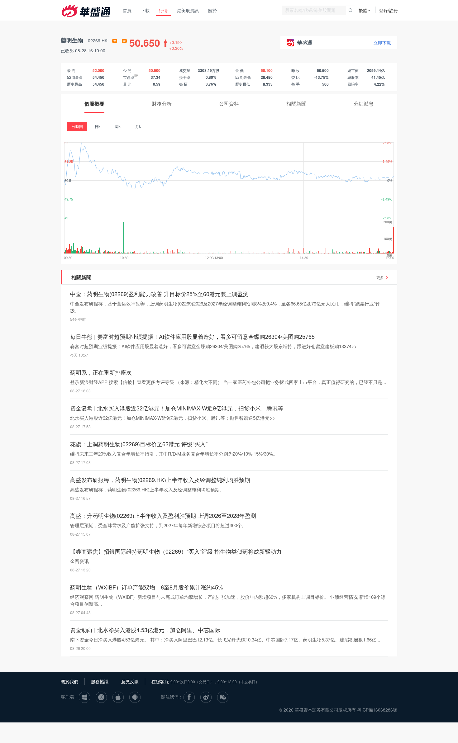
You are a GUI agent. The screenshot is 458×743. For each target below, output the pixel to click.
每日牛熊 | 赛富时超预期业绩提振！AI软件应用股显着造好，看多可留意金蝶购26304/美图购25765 (192, 336)
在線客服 (160, 681)
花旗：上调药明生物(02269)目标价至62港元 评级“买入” (139, 444)
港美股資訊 (188, 10)
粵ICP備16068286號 (377, 710)
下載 (145, 10)
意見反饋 (130, 681)
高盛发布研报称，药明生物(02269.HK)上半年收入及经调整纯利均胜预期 (160, 480)
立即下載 (382, 43)
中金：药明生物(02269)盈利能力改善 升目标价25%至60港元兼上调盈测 (159, 294)
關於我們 (69, 681)
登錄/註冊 (388, 10)
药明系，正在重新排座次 (101, 372)
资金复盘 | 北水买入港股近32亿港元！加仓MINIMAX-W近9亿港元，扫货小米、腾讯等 (176, 408)
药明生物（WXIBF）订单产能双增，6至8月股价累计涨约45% (146, 587)
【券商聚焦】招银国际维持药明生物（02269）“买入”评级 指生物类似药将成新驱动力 (176, 551)
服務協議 (99, 681)
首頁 (127, 10)
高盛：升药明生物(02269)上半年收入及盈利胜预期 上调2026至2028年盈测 (163, 515)
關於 (212, 10)
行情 (163, 10)
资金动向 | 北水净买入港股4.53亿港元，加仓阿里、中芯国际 (145, 630)
